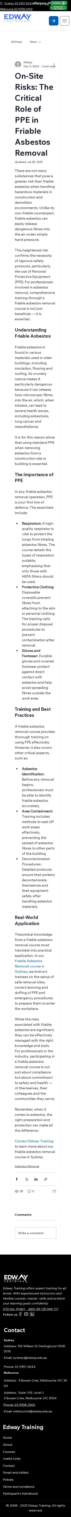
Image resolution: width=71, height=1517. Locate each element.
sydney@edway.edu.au (30, 1358)
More (33, 42)
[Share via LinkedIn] (36, 1179)
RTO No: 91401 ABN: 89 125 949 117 (30, 1309)
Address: (11, 1380)
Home (7, 1437)
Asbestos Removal (27, 1166)
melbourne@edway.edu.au (32, 1411)
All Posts (16, 42)
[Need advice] (53, 21)
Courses (9, 1452)
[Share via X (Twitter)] (26, 1179)
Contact (9, 1466)
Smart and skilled (15, 1472)
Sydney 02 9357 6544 (18, 3)
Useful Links (12, 1458)
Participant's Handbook (20, 1493)
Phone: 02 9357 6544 (20, 1367)
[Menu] (64, 21)
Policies (8, 1479)
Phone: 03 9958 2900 (19, 1405)
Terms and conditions (19, 1487)
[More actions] (53, 64)
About (7, 1445)
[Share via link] (46, 1179)
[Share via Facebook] (17, 1179)
